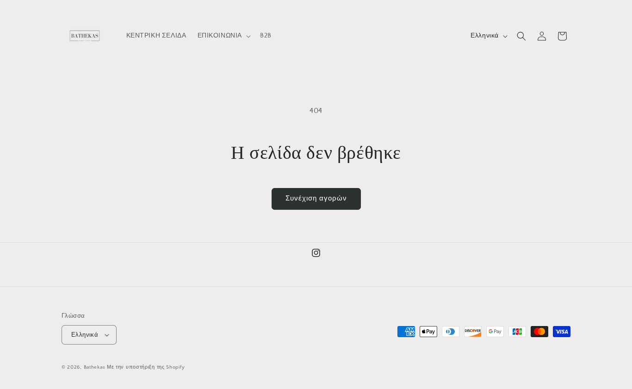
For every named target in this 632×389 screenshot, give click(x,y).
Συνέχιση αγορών (316, 198)
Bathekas (94, 367)
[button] (223, 35)
